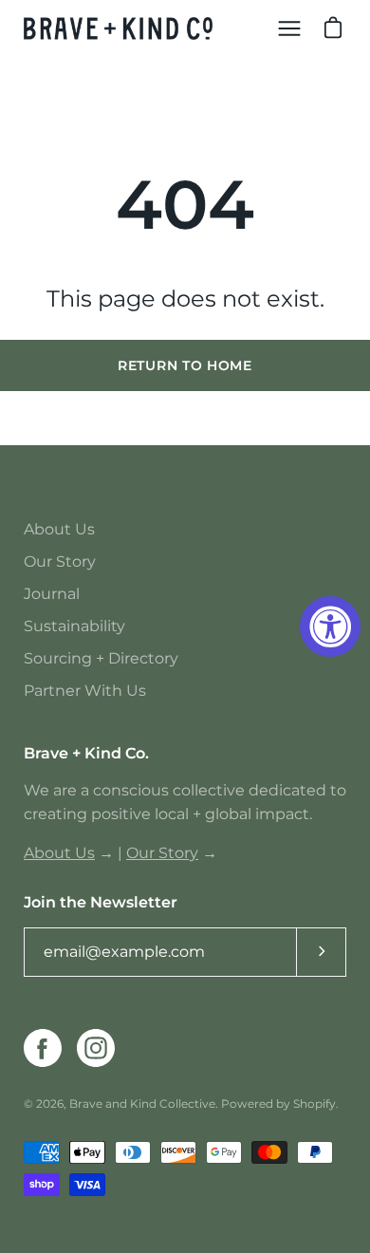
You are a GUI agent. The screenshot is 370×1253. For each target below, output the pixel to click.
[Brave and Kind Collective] (118, 28)
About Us (59, 529)
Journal (52, 594)
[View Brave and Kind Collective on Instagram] (96, 1048)
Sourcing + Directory (101, 658)
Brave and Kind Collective (142, 1103)
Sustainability (74, 626)
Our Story (60, 561)
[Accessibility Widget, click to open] (330, 626)
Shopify (314, 1103)
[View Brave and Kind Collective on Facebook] (43, 1048)
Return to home (185, 365)
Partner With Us (85, 691)
